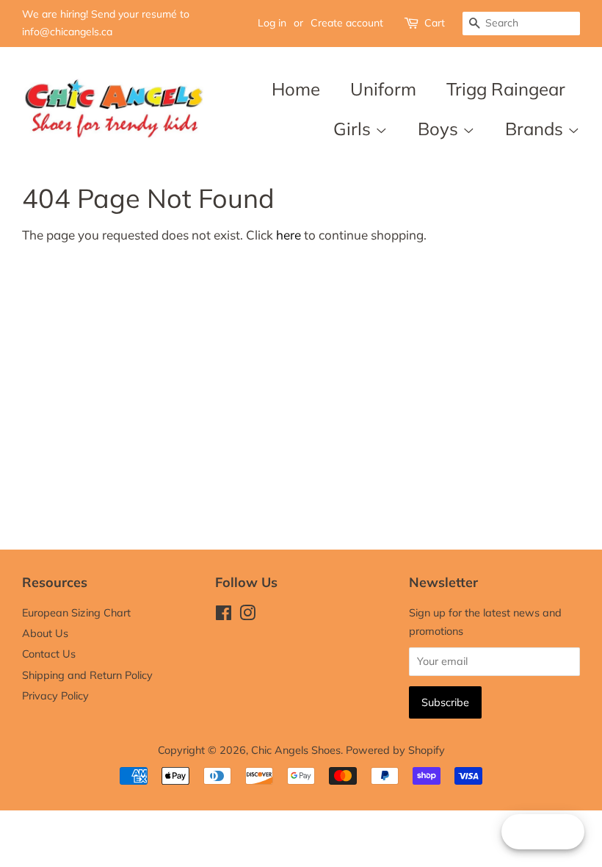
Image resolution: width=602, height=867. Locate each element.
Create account (347, 22)
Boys (440, 129)
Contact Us (49, 654)
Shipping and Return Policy (87, 675)
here (288, 234)
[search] (521, 23)
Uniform (383, 89)
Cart (434, 22)
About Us (45, 633)
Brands (536, 129)
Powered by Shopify (395, 750)
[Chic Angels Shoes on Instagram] (247, 615)
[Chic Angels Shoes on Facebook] (223, 615)
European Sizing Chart (76, 612)
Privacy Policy (55, 695)
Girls (354, 129)
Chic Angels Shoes (296, 750)
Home (296, 89)
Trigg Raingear (505, 89)
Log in (272, 22)
